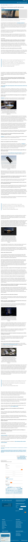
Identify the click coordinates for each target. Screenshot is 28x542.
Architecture (8, 488)
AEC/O (11, 487)
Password (17, 507)
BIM (21, 488)
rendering (7, 493)
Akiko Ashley (3, 8)
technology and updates (20, 22)
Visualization (20, 493)
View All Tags (7, 485)
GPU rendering (25, 456)
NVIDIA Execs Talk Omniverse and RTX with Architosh (12, 7)
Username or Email (7, 465)
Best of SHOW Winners (18, 535)
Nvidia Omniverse (21, 457)
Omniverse (2, 136)
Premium (20, 491)
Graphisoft (19, 489)
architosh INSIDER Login (18, 521)
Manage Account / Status (18, 526)
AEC (8, 487)
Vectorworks (16, 493)
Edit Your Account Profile (18, 527)
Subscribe (24, 0)
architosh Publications (18, 534)
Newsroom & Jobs (4, 527)
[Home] (21, 2)
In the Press (3, 526)
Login (27, 0)
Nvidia (18, 457)
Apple (17, 487)
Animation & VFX (14, 487)
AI (12, 487)
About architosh (3, 521)
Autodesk (18, 488)
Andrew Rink (21, 456)
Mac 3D (9, 490)
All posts (7, 478)
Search (11, 482)
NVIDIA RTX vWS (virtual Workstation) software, (10, 344)
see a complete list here (14, 406)
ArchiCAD (19, 487)
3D (7, 487)
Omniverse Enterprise (4, 435)
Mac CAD (12, 490)
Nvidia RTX (24, 458)
